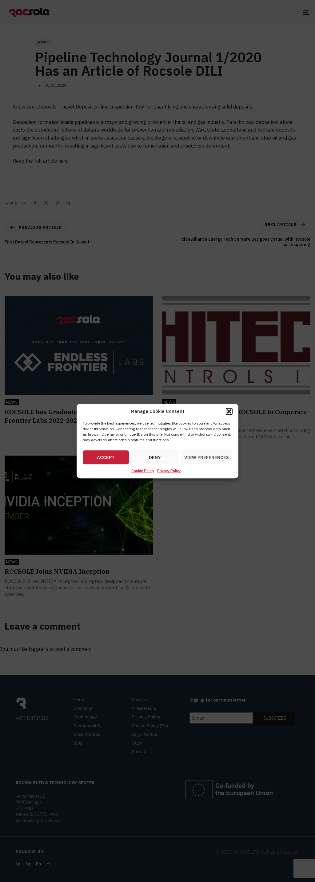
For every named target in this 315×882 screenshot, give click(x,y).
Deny (155, 457)
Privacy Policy (169, 471)
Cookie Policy (142, 471)
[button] (229, 411)
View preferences (206, 457)
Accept (106, 457)
